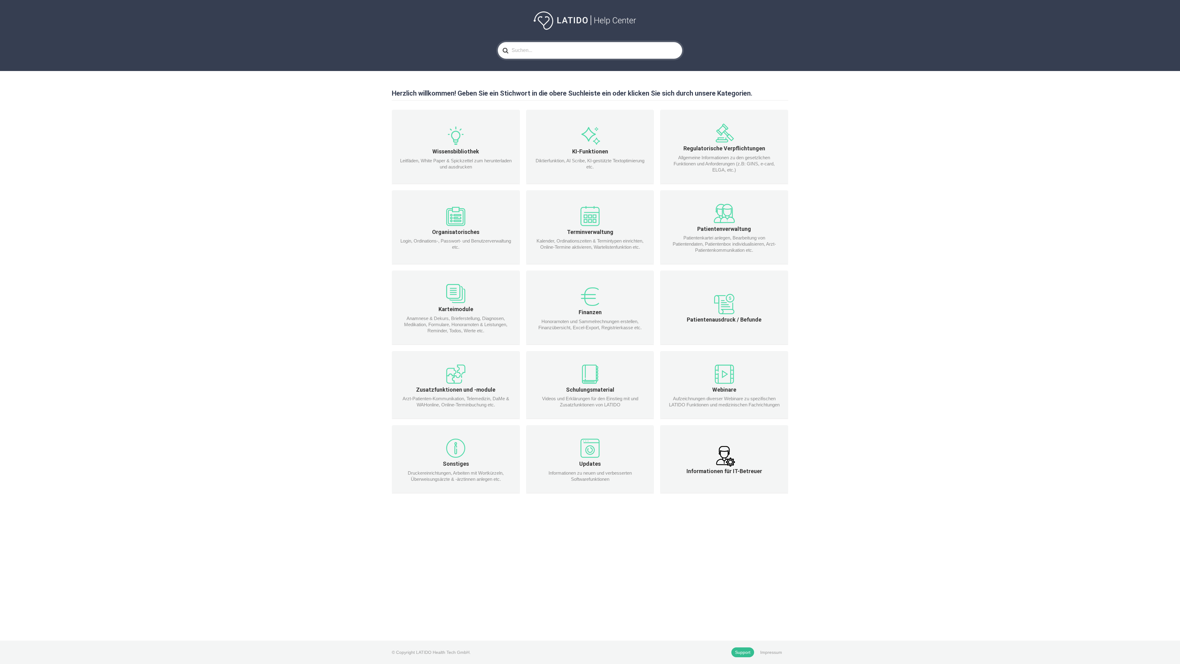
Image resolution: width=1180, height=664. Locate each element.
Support (742, 652)
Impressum (771, 652)
